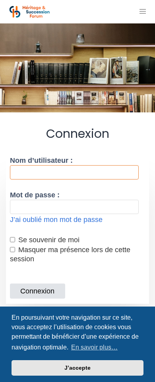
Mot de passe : (35, 195)
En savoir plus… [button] (94, 347)
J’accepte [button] (77, 368)
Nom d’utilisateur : (41, 160)
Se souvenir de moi (47, 240)
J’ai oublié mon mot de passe (56, 220)
